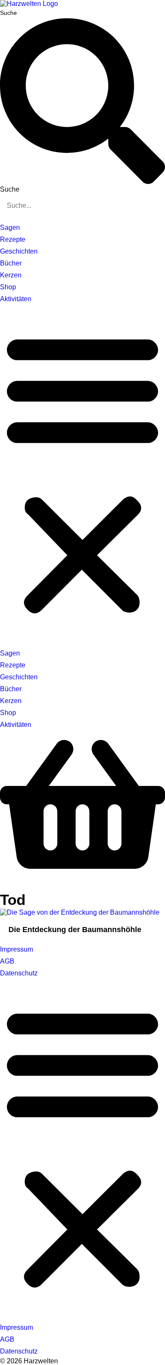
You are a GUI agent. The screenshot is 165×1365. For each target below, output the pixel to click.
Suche (8, 12)
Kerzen (11, 275)
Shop (8, 287)
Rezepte (12, 239)
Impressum (16, 949)
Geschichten (19, 251)
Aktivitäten (15, 298)
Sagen (10, 227)
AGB (7, 961)
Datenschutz (19, 973)
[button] (82, 472)
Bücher (11, 263)
